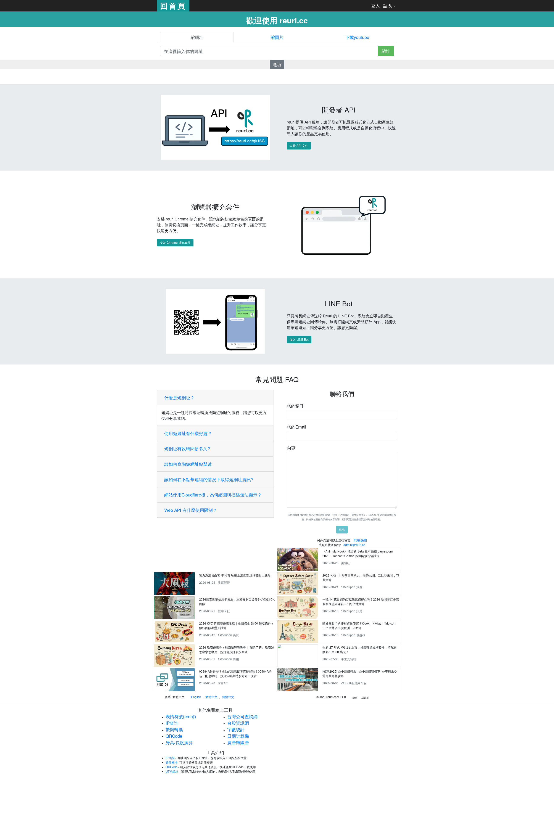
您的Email (296, 427)
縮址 (386, 51)
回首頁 (173, 5)
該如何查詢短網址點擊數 (188, 464)
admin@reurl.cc (354, 545)
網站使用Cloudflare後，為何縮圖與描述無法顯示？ (213, 495)
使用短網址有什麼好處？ (188, 433)
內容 (291, 448)
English (196, 697)
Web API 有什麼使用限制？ (190, 510)
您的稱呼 (295, 406)
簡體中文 (228, 697)
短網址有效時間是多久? (187, 448)
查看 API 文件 (299, 145)
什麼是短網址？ (179, 397)
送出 (342, 529)
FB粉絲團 (360, 540)
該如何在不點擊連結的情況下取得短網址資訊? (208, 479)
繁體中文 (211, 697)
